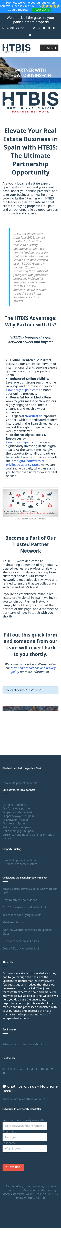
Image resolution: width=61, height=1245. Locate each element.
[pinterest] (49, 26)
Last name (9, 1143)
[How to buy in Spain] (16, 48)
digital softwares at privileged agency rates (25, 463)
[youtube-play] (44, 26)
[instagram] (54, 26)
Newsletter (33, 416)
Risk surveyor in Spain (17, 827)
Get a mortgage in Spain (18, 831)
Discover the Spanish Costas (21, 941)
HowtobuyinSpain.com (22, 390)
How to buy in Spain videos (20, 900)
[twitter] (34, 26)
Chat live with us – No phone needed (30, 1088)
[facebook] (29, 26)
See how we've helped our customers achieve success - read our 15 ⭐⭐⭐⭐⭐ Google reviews (30, 6)
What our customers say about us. (25, 1044)
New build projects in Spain (20, 783)
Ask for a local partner (17, 808)
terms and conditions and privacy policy (33, 670)
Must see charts (13, 922)
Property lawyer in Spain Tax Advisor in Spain (18, 818)
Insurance (9, 838)
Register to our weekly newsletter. (24, 1120)
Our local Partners (14, 805)
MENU (51, 48)
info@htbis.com (15, 27)
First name (9, 1131)
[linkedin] (39, 26)
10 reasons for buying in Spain (22, 915)
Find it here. (18, 1194)
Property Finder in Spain (18, 812)
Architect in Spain (14, 823)
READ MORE (41, 9)
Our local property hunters (20, 864)
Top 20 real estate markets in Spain (25, 907)
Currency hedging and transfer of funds (28, 835)
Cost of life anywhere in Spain (21, 948)
